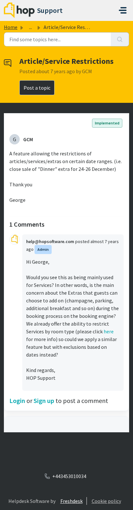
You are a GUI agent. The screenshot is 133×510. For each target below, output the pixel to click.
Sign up (44, 401)
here (109, 331)
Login (17, 401)
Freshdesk (71, 501)
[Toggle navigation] (122, 10)
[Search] (120, 39)
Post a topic (37, 87)
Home (10, 27)
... (30, 27)
